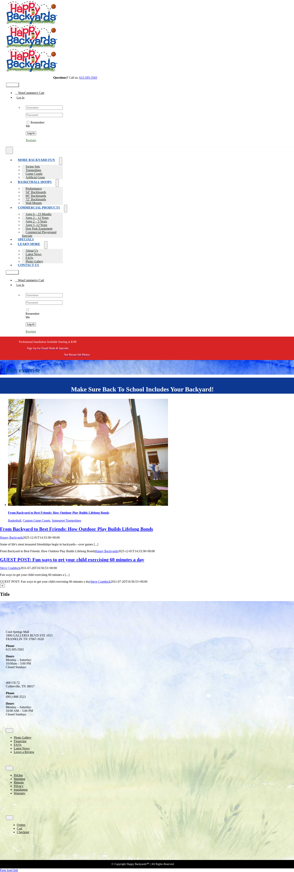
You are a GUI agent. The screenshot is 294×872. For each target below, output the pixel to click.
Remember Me (32, 315)
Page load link (9, 870)
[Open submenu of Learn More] (45, 245)
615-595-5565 (88, 77)
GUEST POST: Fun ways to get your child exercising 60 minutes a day (72, 559)
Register (31, 140)
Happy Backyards (11, 537)
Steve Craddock (10, 568)
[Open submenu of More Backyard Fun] (60, 161)
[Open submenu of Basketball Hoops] (57, 183)
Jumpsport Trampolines (66, 520)
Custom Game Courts (36, 520)
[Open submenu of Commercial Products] (65, 208)
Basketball (14, 520)
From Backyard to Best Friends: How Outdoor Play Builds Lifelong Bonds (58, 512)
